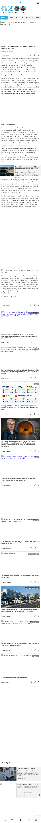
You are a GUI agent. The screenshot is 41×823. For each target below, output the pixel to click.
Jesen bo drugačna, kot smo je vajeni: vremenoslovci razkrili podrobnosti (20, 576)
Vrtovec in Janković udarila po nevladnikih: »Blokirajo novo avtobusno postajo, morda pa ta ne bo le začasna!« (19, 610)
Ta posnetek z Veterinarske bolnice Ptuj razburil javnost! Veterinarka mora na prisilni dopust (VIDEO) (18, 479)
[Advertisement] (20, 109)
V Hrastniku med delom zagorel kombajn (14, 677)
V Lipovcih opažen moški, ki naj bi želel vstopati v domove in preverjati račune (20, 542)
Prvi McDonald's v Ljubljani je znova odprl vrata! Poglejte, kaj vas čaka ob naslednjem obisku (20, 644)
